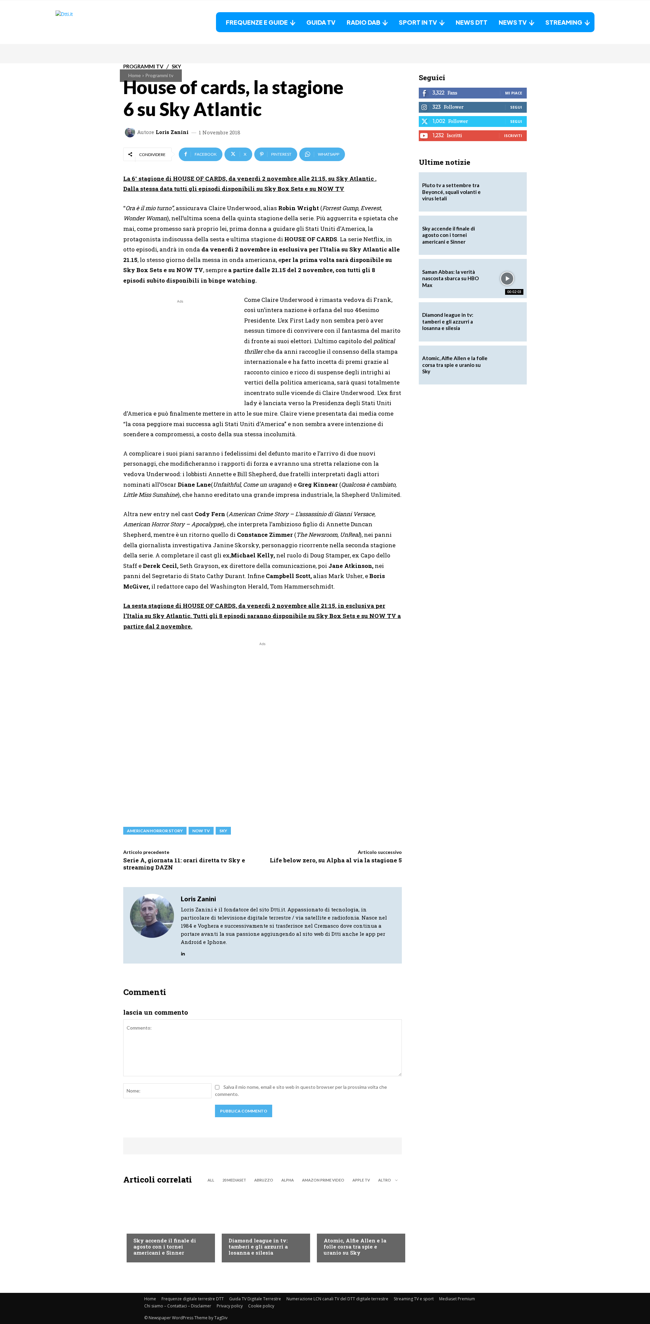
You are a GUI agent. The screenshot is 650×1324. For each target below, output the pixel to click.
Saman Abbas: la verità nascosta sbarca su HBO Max (450, 278)
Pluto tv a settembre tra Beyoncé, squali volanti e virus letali (451, 191)
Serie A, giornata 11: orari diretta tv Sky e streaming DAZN (184, 863)
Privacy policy (230, 1306)
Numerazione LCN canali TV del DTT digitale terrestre (337, 1299)
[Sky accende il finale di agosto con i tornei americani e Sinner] (167, 1225)
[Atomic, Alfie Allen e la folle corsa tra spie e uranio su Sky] (357, 1225)
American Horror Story (155, 830)
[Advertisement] (180, 352)
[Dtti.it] (98, 22)
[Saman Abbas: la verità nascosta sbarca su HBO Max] (507, 278)
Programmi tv (159, 75)
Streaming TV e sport (414, 1299)
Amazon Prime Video (323, 1180)
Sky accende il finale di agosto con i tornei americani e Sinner (164, 1246)
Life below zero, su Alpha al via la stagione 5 (336, 860)
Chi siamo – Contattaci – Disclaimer (177, 1306)
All (211, 1180)
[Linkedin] (183, 952)
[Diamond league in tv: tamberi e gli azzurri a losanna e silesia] (507, 322)
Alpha (287, 1180)
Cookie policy (261, 1306)
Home (134, 75)
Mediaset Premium (457, 1299)
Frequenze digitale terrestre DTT (192, 1299)
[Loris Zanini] (131, 132)
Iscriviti (513, 135)
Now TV (201, 830)
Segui (516, 107)
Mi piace (513, 92)
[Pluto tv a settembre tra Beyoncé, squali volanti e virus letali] (507, 192)
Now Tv (142, 1227)
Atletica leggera (248, 1227)
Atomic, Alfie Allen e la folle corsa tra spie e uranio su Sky (355, 1246)
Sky (223, 830)
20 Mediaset (234, 1180)
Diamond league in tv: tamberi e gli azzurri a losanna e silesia (258, 1246)
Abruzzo (263, 1180)
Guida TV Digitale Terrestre (255, 1299)
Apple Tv (361, 1180)
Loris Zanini (172, 132)
